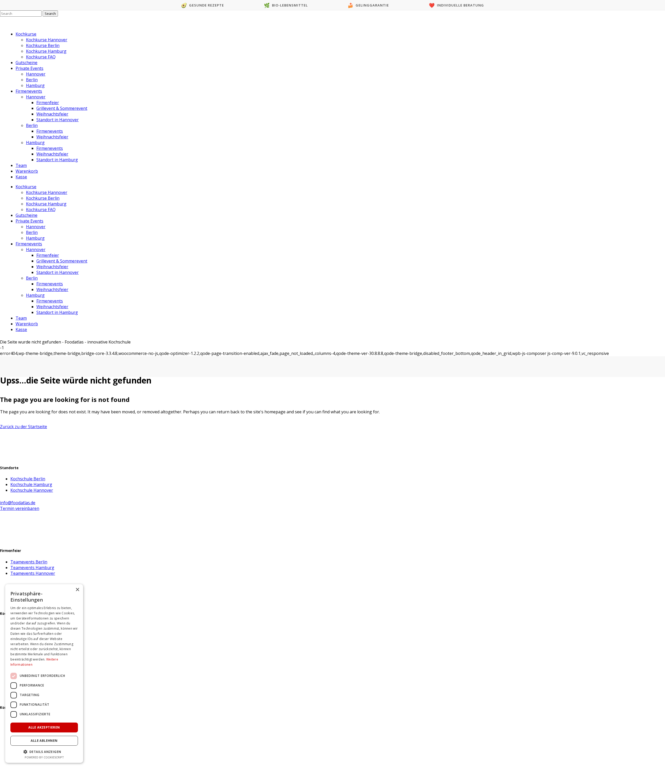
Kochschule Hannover (31, 490)
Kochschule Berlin (27, 479)
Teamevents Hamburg (32, 567)
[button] (44, 751)
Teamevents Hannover (32, 573)
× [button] (77, 590)
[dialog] (44, 673)
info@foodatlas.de (17, 503)
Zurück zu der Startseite (23, 426)
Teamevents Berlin (28, 562)
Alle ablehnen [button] (44, 740)
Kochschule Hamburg (31, 484)
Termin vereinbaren (19, 508)
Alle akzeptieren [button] (44, 727)
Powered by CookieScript (44, 757)
